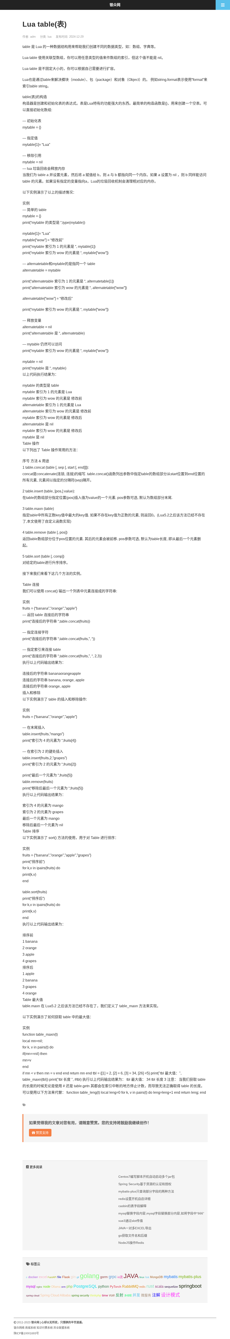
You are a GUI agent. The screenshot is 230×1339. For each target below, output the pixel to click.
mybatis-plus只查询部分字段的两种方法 (146, 1191)
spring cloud (32, 1295)
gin (73, 1277)
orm (63, 1286)
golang (89, 1275)
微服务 (146, 1295)
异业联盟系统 (61, 1327)
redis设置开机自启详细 (134, 1199)
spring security (80, 1295)
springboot (190, 1286)
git (78, 1277)
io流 (120, 1277)
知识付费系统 (45, 1327)
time (105, 1295)
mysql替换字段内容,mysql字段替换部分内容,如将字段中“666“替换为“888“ (169, 1213)
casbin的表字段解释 (132, 1206)
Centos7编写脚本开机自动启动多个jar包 (146, 1176)
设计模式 (170, 1294)
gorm (104, 1277)
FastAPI (52, 1277)
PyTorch (115, 1286)
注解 (156, 1295)
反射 (119, 1295)
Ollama (55, 1286)
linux (141, 1277)
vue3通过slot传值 (130, 1221)
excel (43, 1277)
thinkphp (95, 1295)
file (59, 1277)
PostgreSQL (85, 1286)
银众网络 (19, 1327)
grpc (113, 1276)
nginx (39, 1286)
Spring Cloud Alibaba (55, 1295)
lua (49, 36)
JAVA (131, 1275)
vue (112, 1295)
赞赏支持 (42, 1132)
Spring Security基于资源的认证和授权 (144, 1184)
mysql (30, 1286)
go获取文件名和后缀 (132, 1235)
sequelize (171, 1286)
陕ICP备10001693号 (26, 1333)
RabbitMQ (130, 1286)
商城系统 (30, 1327)
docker (33, 1277)
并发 (136, 1295)
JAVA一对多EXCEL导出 (134, 1228)
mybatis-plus (190, 1276)
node (46, 1286)
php (69, 1286)
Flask (66, 1277)
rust (150, 1286)
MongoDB (156, 1277)
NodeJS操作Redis (131, 1242)
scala (159, 1286)
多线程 (128, 1295)
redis (142, 1286)
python (103, 1286)
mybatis (171, 1276)
